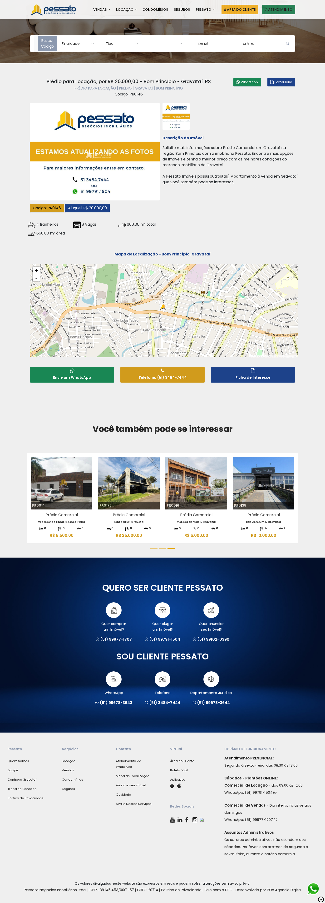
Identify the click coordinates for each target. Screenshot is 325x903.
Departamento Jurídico (211, 692)
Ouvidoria (123, 794)
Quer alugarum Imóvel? (162, 626)
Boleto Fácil (179, 770)
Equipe (13, 770)
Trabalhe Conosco (22, 789)
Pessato (204, 9)
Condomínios (155, 9)
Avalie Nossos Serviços (134, 804)
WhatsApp (113, 692)
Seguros (182, 9)
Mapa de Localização (132, 776)
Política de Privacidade (26, 798)
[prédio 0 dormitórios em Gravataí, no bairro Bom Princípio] (95, 151)
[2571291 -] (176, 116)
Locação (125, 9)
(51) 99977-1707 (259, 819)
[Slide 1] (154, 548)
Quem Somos (18, 761)
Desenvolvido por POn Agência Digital (268, 889)
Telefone (163, 692)
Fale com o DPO (218, 889)
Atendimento (279, 9)
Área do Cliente (241, 9)
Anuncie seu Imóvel (131, 785)
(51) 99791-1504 (259, 792)
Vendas (100, 9)
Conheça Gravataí (22, 779)
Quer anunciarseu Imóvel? (211, 626)
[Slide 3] (171, 548)
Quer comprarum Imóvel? (113, 626)
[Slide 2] (162, 548)
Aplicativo (177, 779)
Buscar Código (47, 43)
